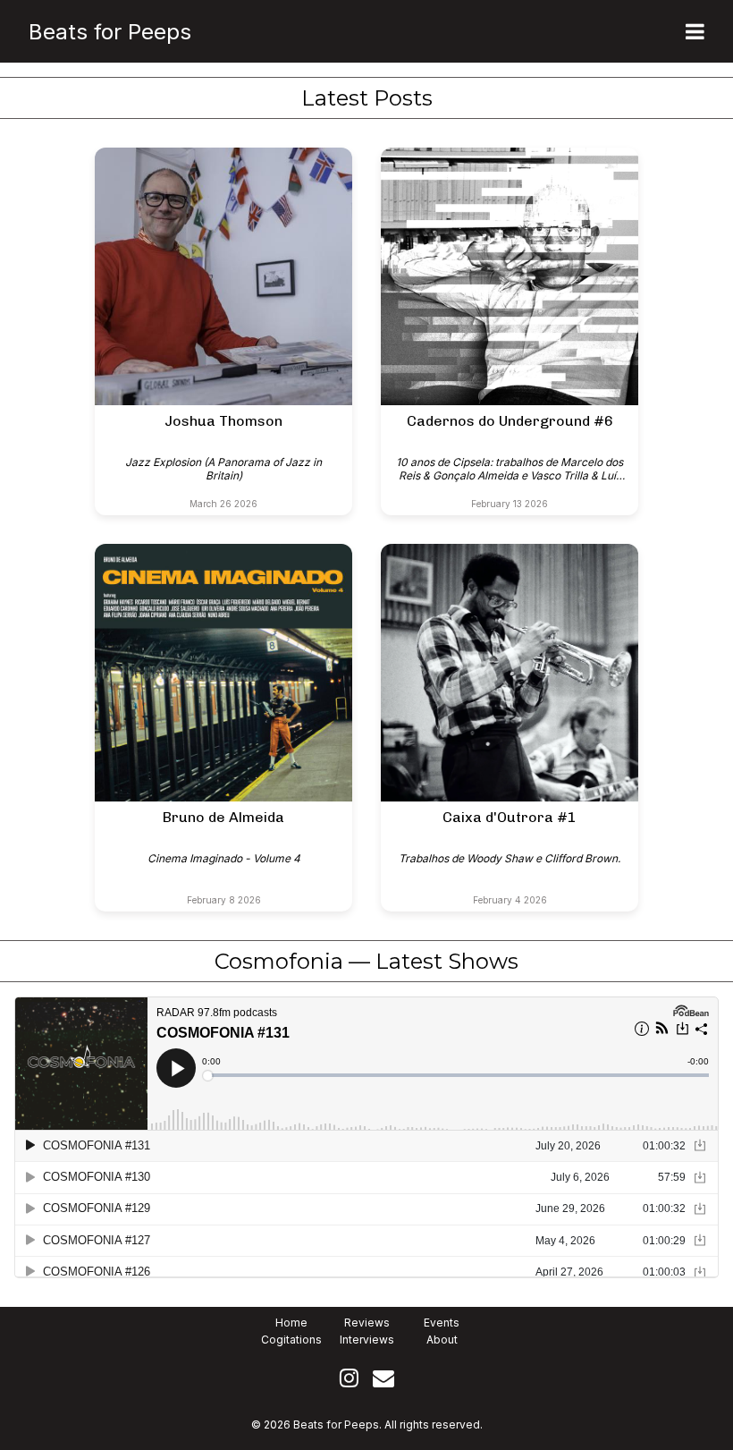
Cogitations (291, 1339)
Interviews (367, 1339)
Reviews (367, 1322)
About (442, 1339)
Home (291, 1322)
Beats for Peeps (110, 32)
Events (441, 1322)
